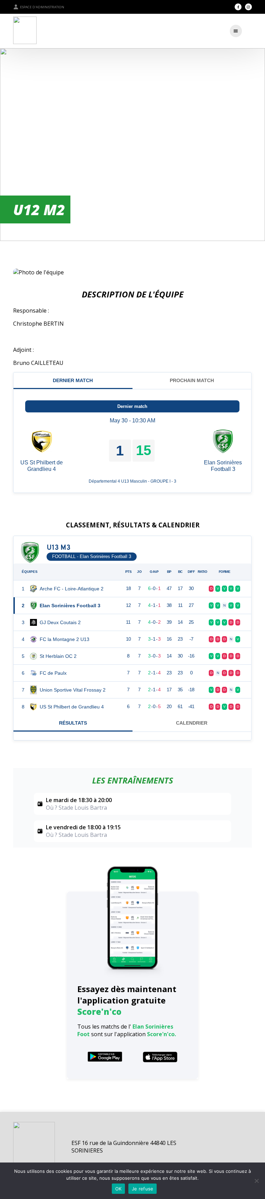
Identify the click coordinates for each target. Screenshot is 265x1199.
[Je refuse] (256, 1180)
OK (118, 1188)
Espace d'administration (42, 7)
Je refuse (142, 1188)
